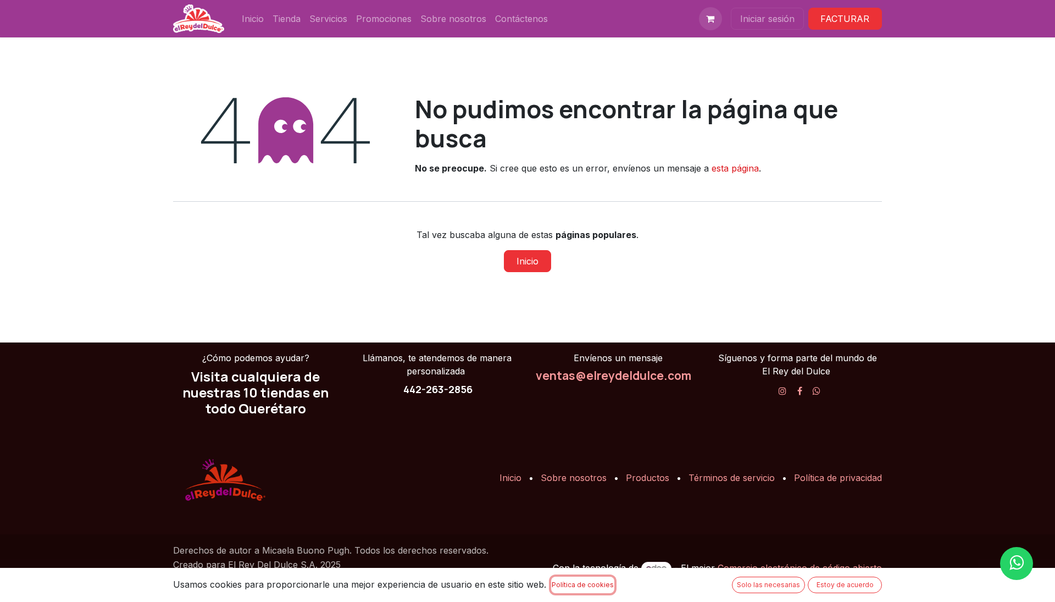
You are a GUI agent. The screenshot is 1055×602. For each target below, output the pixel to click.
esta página (735, 168)
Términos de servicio (731, 477)
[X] (816, 390)
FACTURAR (844, 18)
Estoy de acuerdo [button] (845, 585)
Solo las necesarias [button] (768, 585)
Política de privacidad (838, 477)
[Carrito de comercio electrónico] (710, 18)
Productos (647, 477)
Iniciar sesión (767, 18)
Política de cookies (583, 585)
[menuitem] (252, 19)
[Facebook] (799, 390)
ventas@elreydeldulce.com (613, 375)
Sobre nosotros (574, 477)
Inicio (527, 261)
